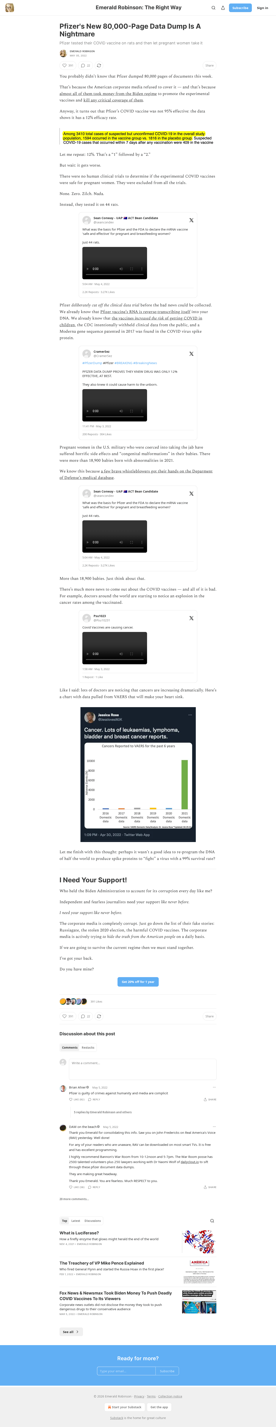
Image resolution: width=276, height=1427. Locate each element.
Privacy (139, 1396)
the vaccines (123, 318)
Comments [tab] (69, 1048)
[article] (138, 1242)
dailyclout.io (190, 1162)
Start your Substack (126, 1407)
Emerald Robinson (82, 51)
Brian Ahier (77, 1087)
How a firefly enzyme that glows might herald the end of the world (109, 1239)
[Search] (213, 7)
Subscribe (240, 8)
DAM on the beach (83, 1126)
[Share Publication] (223, 7)
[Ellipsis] (214, 1087)
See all (68, 1332)
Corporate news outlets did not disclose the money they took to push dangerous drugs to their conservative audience (111, 1306)
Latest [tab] (75, 1221)
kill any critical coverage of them (113, 100)
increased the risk (149, 318)
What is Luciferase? (79, 1232)
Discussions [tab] (93, 1221)
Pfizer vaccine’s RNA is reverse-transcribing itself (145, 312)
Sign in (262, 8)
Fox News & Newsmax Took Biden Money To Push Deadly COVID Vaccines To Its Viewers (116, 1296)
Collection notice (170, 1396)
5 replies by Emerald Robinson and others (103, 1112)
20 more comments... (74, 1199)
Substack (116, 1418)
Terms (151, 1396)
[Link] (53, 879)
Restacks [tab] (88, 1048)
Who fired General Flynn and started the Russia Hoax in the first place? (112, 1269)
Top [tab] (64, 1221)
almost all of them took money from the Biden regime (108, 94)
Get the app (159, 1407)
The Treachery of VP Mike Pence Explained (102, 1263)
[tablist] (78, 1047)
